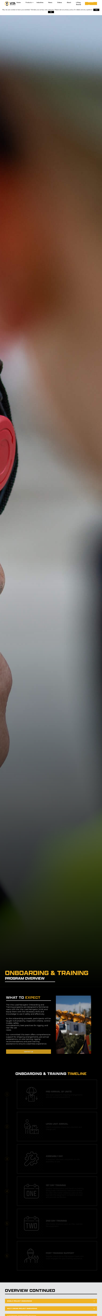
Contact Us (91, 3)
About (69, 2)
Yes (96, 10)
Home (19, 2)
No (51, 12)
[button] (30, 2)
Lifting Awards (78, 3)
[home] (10, 3)
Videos (59, 2)
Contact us (28, 1052)
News (50, 2)
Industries (40, 2)
